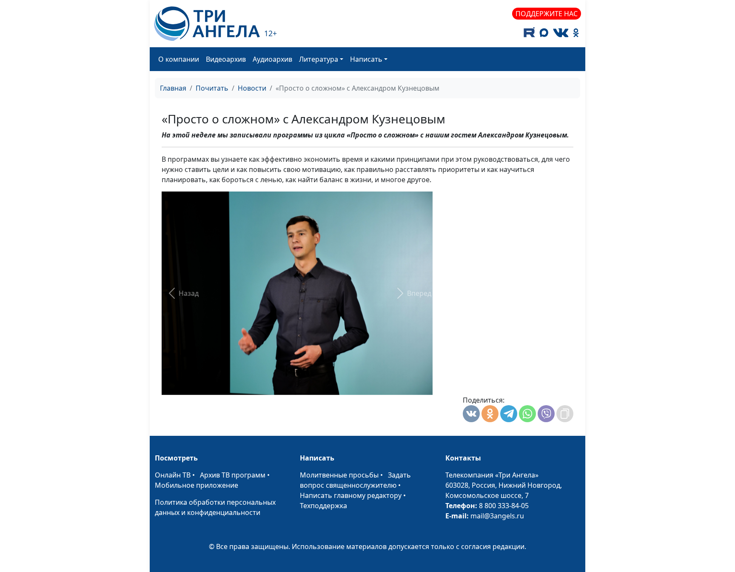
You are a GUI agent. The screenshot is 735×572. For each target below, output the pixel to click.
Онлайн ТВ (173, 475)
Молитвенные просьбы (339, 475)
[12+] (207, 23)
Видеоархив (226, 59)
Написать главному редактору (351, 495)
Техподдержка (323, 505)
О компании (178, 59)
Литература (318, 59)
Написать (366, 59)
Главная (173, 88)
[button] (182, 293)
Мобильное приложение (196, 485)
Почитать (212, 88)
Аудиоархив (272, 59)
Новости (252, 88)
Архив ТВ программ (232, 475)
